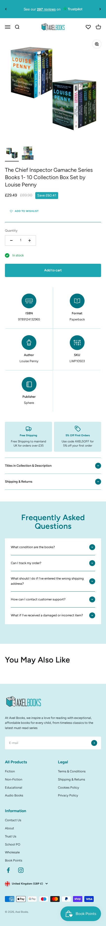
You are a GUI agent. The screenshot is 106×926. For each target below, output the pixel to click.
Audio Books (14, 795)
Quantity (11, 230)
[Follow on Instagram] (21, 870)
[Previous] (6, 9)
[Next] (100, 9)
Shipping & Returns (71, 779)
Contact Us (13, 820)
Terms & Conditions (72, 771)
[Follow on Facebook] (8, 870)
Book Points (13, 860)
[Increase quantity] (29, 240)
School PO (12, 844)
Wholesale (12, 852)
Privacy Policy (68, 795)
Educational (13, 787)
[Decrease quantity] (11, 240)
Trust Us (10, 836)
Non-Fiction (13, 779)
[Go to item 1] (12, 153)
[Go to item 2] (28, 153)
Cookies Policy (68, 787)
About (9, 828)
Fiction (10, 771)
